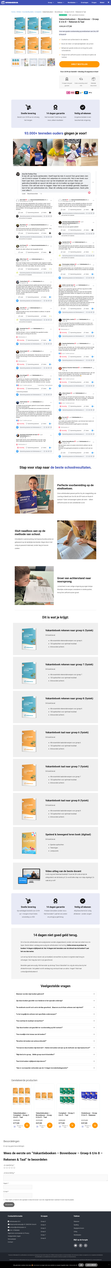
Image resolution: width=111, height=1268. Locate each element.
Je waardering (8, 1165)
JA (81, 1265)
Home (13, 12)
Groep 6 (43, 1231)
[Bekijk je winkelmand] (108, 2)
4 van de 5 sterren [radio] (12, 1168)
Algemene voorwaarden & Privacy (18, 1233)
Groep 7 (43, 1235)
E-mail (6, 1191)
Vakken (59, 2)
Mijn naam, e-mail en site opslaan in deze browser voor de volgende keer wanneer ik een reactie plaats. (39, 1200)
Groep (50, 2)
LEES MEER (91, 1265)
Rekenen (76, 1221)
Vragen (94, 2)
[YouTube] (75, 1245)
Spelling (76, 1225)
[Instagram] (85, 1245)
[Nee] (109, 1264)
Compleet (38, 12)
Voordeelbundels (28, 12)
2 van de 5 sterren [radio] (7, 1168)
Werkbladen (72, 2)
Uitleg (75, 1231)
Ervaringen (84, 2)
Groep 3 (43, 1221)
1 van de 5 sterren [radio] (4, 1168)
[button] (94, 994)
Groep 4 (43, 1225)
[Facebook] (80, 1245)
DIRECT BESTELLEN (79, 64)
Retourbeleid (12, 1239)
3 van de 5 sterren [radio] (9, 1168)
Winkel (102, 2)
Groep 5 (43, 1228)
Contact (10, 1242)
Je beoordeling (9, 1173)
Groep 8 (43, 1238)
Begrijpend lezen (79, 1228)
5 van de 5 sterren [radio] (14, 1168)
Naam (5, 1183)
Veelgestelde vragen (14, 1236)
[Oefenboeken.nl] (10, 2)
